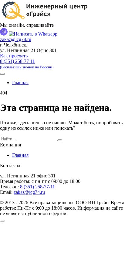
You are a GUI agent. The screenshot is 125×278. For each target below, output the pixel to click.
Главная (20, 82)
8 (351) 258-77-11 (26, 64)
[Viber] (4, 33)
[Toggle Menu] (2, 74)
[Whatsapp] (33, 33)
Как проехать (14, 55)
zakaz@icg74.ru (15, 39)
